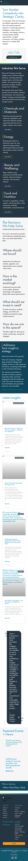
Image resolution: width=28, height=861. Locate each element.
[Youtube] (16, 858)
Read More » (7, 447)
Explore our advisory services (12, 389)
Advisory (6, 824)
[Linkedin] (12, 858)
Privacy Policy (14, 854)
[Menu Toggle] (25, 2)
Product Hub (8, 821)
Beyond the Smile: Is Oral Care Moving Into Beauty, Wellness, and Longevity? (14, 429)
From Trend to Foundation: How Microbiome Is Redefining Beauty (14, 601)
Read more (10, 771)
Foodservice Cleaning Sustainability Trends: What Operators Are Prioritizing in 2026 (13, 541)
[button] (4, 676)
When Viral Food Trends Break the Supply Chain (13, 483)
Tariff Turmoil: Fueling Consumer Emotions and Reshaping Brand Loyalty (13, 763)
